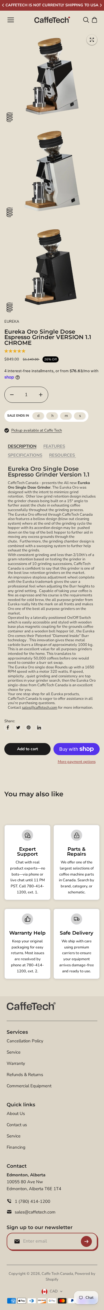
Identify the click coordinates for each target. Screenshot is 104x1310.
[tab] (22, 446)
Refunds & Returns (25, 1075)
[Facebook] (7, 727)
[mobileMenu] (10, 20)
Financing (16, 1147)
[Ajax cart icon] (94, 19)
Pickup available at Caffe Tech (36, 430)
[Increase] (41, 394)
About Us (16, 1113)
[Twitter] (18, 727)
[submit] (86, 1241)
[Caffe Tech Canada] (52, 20)
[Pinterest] (28, 727)
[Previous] (3, 5)
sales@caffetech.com (39, 707)
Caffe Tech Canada (57, 1273)
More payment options (77, 761)
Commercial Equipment (29, 1086)
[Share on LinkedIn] (39, 727)
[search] (86, 19)
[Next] (101, 5)
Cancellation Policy (25, 1041)
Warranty (16, 1063)
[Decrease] (12, 394)
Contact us (17, 1125)
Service (14, 1052)
